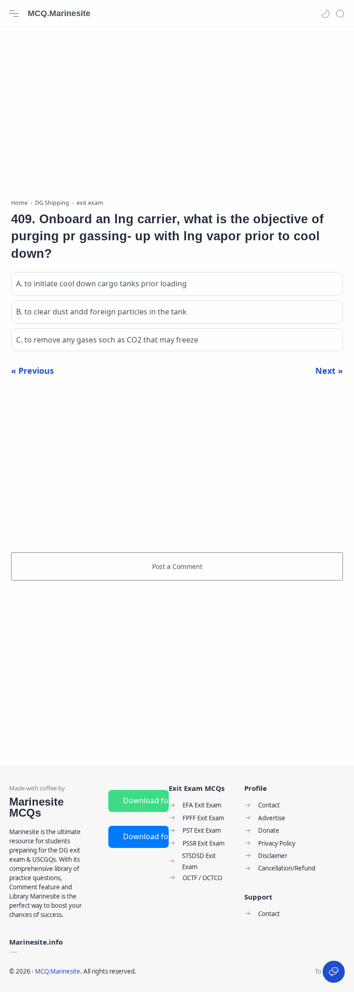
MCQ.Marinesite (59, 13)
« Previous (32, 370)
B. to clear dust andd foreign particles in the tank (101, 312)
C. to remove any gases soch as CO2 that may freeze (107, 340)
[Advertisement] (177, 110)
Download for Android (146, 800)
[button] (325, 13)
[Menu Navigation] (13, 13)
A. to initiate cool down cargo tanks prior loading (101, 283)
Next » (329, 370)
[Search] (340, 13)
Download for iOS (146, 836)
